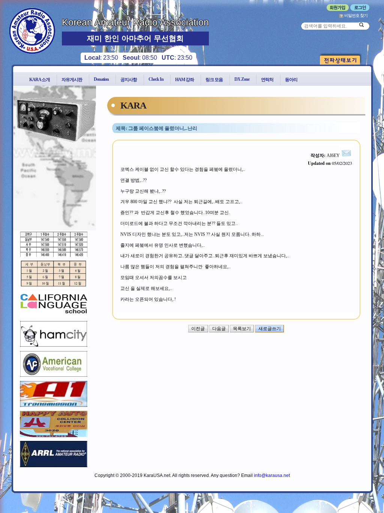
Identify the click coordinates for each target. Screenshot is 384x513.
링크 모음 (214, 79)
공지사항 (128, 79)
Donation (101, 79)
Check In (156, 79)
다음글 (219, 328)
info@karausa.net (272, 475)
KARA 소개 (39, 79)
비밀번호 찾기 (356, 15)
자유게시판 (72, 79)
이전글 (198, 328)
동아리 (291, 79)
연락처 (267, 79)
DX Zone (241, 79)
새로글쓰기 (269, 328)
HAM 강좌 (184, 79)
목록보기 (242, 328)
